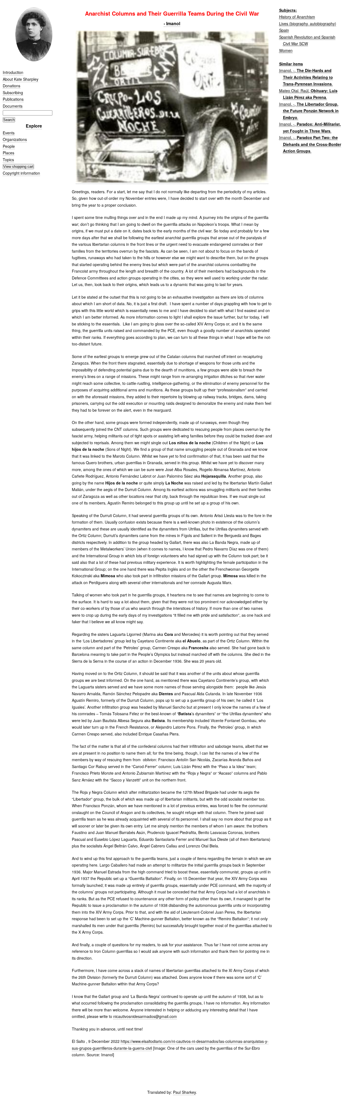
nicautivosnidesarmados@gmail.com (145, 1016)
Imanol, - (287, 70)
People (9, 146)
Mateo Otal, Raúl (293, 90)
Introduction (13, 72)
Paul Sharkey (184, 1092)
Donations (11, 85)
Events (9, 132)
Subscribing (13, 92)
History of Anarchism (297, 16)
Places (8, 152)
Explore (34, 126)
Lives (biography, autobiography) (307, 23)
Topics (8, 159)
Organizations (15, 139)
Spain (284, 30)
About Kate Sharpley (20, 79)
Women (286, 50)
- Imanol (172, 23)
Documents (12, 106)
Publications (13, 99)
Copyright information (21, 173)
